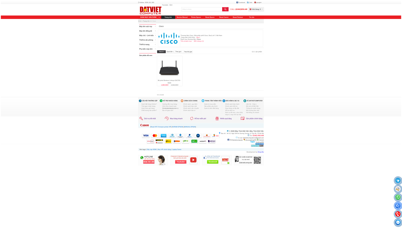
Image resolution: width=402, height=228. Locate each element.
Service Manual (182, 17)
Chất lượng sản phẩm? (149, 110)
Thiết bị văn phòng (146, 40)
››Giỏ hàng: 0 (256, 9)
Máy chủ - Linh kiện (146, 35)
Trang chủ (168, 17)
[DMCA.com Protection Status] (257, 146)
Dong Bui (261, 152)
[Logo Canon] (145, 127)
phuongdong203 (250, 140)
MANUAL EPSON (190, 127)
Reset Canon (224, 17)
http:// (198, 37)
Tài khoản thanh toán (169, 108)
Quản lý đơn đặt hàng (211, 108)
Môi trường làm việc (252, 110)
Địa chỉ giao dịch (167, 110)
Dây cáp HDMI (152, 149)
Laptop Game (176, 149)
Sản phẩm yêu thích (211, 106)
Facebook (241, 2)
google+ (259, 2)
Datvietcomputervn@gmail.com (253, 138)
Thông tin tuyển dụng (253, 108)
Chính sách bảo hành (232, 104)
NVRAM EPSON (177, 127)
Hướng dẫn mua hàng (169, 104)
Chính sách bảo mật (190, 106)
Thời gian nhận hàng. (148, 106)
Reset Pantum (238, 17)
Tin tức (251, 17)
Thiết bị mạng (144, 44)
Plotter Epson (196, 17)
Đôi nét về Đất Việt (252, 106)
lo (250, 2)
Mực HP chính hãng (164, 149)
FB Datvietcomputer (236, 140)
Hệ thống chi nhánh (252, 112)
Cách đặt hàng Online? (149, 104)
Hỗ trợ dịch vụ (229, 110)
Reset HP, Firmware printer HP (161, 127)
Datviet (261, 140)
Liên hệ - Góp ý (251, 104)
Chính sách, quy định (190, 104)
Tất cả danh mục (186, 41)
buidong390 (260, 142)
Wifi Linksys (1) (199, 41)
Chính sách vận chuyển (191, 108)
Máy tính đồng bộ (145, 31)
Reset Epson (210, 17)
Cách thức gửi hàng (148, 108)
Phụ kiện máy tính (146, 49)
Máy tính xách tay (145, 26)
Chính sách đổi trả (231, 106)
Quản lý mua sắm (210, 104)
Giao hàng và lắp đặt (232, 108)
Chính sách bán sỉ (189, 110)
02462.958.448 (258, 135)
